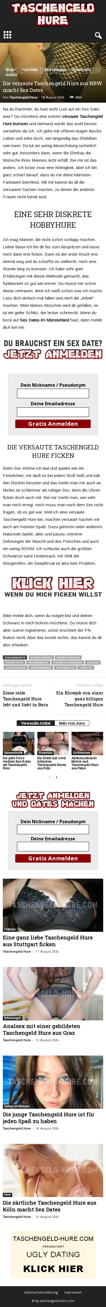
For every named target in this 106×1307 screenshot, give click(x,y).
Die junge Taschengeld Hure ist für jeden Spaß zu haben (48, 1117)
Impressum (73, 1292)
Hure (7, 1194)
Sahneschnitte (13, 752)
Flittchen (29, 69)
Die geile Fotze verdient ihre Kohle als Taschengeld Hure (17, 763)
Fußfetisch (14, 662)
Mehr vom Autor (72, 723)
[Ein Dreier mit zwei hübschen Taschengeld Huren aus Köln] (53, 743)
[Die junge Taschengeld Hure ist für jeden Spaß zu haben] (53, 1082)
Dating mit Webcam (17, 1106)
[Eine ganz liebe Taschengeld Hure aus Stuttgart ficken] (53, 905)
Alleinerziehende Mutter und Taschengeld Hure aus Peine (85, 763)
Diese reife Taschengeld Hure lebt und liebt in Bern (25, 698)
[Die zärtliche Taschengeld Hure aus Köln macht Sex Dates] (53, 1170)
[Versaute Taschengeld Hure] (53, 586)
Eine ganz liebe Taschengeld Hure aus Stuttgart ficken (48, 941)
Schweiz (12, 75)
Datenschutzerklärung (41, 1292)
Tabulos (85, 667)
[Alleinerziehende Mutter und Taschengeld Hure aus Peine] (87, 743)
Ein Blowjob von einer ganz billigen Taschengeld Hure (79, 698)
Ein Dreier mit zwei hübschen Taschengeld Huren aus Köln (51, 763)
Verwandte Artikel (35, 723)
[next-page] (56, 777)
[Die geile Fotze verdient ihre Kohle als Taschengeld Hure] (18, 743)
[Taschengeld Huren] (53, 14)
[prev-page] (50, 777)
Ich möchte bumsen (67, 662)
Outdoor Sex (15, 667)
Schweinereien (40, 667)
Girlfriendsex (54, 69)
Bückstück (45, 752)
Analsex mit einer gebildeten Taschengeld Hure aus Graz (41, 1029)
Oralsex (93, 662)
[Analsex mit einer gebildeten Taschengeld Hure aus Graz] (53, 993)
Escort (10, 69)
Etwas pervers (41, 657)
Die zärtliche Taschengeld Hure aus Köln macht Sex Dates (49, 1206)
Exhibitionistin (68, 657)
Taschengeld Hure (24, 97)
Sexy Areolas (65, 667)
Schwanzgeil (81, 69)
